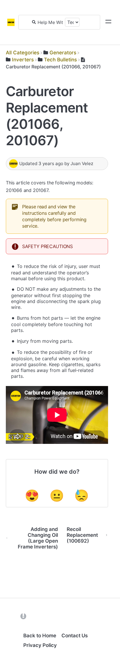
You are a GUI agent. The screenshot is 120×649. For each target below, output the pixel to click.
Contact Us (74, 635)
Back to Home (39, 635)
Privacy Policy (40, 645)
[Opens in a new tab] (23, 616)
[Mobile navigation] (108, 22)
